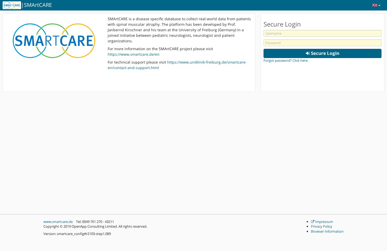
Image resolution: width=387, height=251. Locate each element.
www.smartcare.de (58, 221)
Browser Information (327, 231)
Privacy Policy (321, 226)
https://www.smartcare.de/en (134, 54)
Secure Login (324, 53)
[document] (322, 39)
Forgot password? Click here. (286, 60)
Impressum (323, 221)
